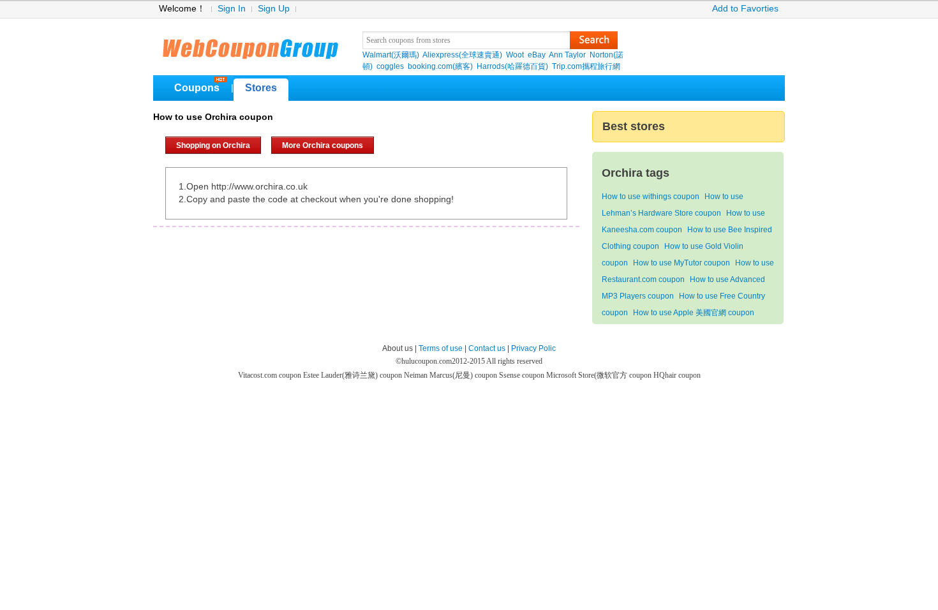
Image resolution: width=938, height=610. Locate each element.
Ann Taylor (567, 54)
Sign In (232, 8)
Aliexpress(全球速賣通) (462, 54)
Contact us (486, 348)
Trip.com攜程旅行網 (586, 66)
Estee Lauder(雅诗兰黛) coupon (353, 375)
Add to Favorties (745, 8)
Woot (515, 54)
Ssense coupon (522, 375)
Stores (261, 87)
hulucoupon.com (426, 361)
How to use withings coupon (650, 196)
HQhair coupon (677, 375)
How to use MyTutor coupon (681, 262)
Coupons (197, 87)
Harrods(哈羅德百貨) (512, 66)
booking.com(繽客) (440, 66)
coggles (390, 66)
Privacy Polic (533, 348)
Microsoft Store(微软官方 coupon (599, 375)
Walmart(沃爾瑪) (390, 54)
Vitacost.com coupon (270, 375)
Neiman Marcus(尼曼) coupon (451, 375)
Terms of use (441, 348)
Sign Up (274, 8)
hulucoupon (249, 45)
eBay (537, 54)
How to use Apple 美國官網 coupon (693, 312)
